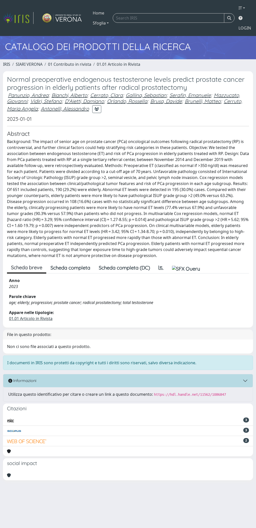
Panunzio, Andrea (28, 95)
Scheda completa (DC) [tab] (124, 267)
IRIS (6, 64)
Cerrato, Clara (106, 95)
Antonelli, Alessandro (65, 109)
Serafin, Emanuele (190, 95)
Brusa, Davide (166, 101)
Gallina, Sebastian (146, 95)
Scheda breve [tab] (26, 267)
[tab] (161, 267)
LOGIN (244, 28)
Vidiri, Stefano (46, 101)
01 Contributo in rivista (69, 64)
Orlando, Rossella (127, 101)
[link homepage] (18, 18)
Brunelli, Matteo (203, 101)
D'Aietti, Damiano (84, 101)
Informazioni (24, 380)
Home (98, 13)
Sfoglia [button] (99, 23)
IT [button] (240, 8)
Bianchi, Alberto (69, 95)
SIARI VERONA (29, 64)
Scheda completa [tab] (70, 267)
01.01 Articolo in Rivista (118, 64)
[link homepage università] (62, 18)
